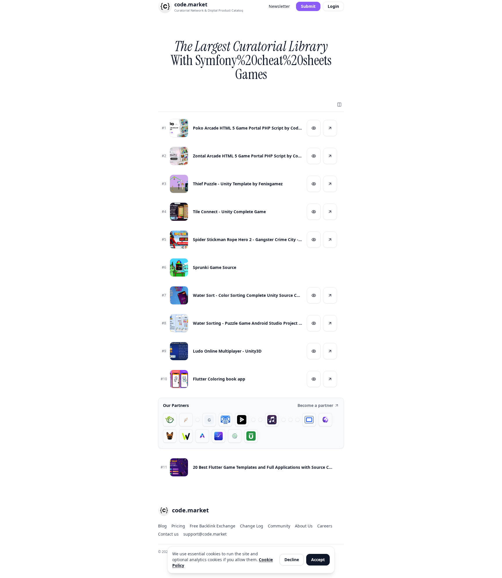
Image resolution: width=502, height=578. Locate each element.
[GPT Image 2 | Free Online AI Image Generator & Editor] (260, 420)
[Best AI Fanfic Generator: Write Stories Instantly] (186, 419)
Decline (291, 559)
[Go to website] (330, 128)
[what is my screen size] (309, 419)
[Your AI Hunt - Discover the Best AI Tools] (198, 420)
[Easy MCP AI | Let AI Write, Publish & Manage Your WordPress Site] (186, 436)
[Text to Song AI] (272, 419)
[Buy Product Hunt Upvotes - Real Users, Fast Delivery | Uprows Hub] (251, 436)
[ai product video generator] (241, 419)
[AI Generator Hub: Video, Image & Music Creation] (202, 436)
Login (333, 6)
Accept (318, 559)
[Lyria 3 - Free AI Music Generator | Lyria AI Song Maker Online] (297, 420)
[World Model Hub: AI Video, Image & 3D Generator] (234, 436)
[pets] (169, 436)
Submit (308, 6)
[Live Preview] (314, 128)
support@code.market (205, 534)
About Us (304, 526)
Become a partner (315, 405)
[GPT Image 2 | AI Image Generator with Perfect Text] (325, 419)
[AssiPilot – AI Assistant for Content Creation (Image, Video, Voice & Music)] (290, 420)
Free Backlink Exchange (212, 526)
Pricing (178, 526)
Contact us (168, 534)
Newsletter (279, 6)
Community (279, 526)
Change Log (251, 526)
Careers (324, 526)
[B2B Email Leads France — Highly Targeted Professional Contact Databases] (225, 419)
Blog (162, 526)
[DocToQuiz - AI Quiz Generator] (284, 420)
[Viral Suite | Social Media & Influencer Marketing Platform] (218, 436)
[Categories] (339, 104)
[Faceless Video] (253, 420)
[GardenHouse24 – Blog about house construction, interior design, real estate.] (169, 419)
